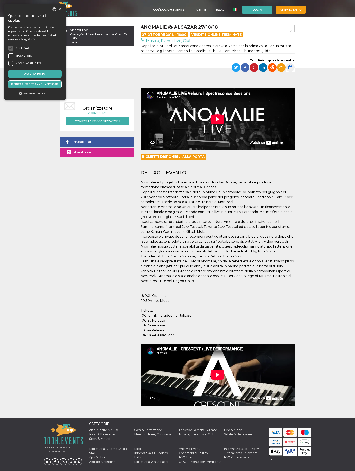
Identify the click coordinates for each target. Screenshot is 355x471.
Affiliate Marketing (102, 462)
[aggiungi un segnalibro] (292, 28)
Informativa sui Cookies (151, 453)
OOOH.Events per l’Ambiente (200, 462)
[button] (35, 93)
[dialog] (35, 52)
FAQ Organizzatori (237, 457)
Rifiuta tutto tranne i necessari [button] (35, 84)
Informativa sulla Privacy (241, 449)
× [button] (60, 9)
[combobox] (54, 9)
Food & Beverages (102, 434)
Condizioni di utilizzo (193, 453)
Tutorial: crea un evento (241, 453)
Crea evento (290, 10)
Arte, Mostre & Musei (104, 430)
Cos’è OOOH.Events (168, 10)
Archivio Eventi (189, 449)
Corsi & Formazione (148, 430)
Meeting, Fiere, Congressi (152, 434)
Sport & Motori (99, 439)
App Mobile (97, 457)
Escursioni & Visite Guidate (198, 430)
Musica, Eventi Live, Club (168, 40)
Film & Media (233, 430)
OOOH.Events (61, 447)
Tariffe (200, 10)
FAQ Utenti (187, 457)
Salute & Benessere (238, 434)
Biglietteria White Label (151, 462)
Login (257, 10)
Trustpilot (274, 459)
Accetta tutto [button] (34, 73)
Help (137, 457)
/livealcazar (82, 142)
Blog (220, 10)
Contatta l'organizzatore (97, 121)
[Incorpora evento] (281, 67)
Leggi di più (28, 39)
